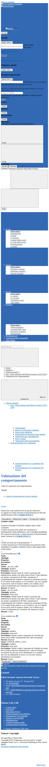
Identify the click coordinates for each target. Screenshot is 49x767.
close (4, 209)
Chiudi (4, 106)
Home (8, 368)
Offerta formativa (12, 372)
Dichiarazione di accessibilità (16, 716)
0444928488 (14, 683)
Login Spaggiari (19, 91)
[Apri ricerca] (29, 179)
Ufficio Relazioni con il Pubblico (18, 714)
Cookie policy (11, 707)
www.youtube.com (8, 616)
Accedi (4, 33)
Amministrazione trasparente (16, 725)
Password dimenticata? (9, 52)
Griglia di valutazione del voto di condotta (21, 496)
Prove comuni (20, 439)
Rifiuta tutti (20, 519)
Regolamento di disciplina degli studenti (30, 434)
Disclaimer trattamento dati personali (14, 747)
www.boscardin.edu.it (9, 554)
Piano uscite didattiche (23, 432)
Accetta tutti (37, 519)
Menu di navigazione (32, 398)
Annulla (4, 166)
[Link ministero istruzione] (11, 4)
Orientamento (20, 428)
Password (27, 47)
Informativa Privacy (13, 712)
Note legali (10, 710)
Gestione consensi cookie (15, 722)
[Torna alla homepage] (24, 169)
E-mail (25, 82)
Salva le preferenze (19, 661)
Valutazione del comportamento (27, 437)
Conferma (12, 166)
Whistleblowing (12, 720)
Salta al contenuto (7, 2)
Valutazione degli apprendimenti (27, 441)
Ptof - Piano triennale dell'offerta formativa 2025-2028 (26, 374)
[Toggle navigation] (20, 198)
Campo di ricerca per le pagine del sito (15, 344)
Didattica (9, 370)
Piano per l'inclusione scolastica (27, 430)
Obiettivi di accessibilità (15, 718)
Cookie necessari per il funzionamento (15, 543)
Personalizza (6, 519)
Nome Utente (28, 45)
